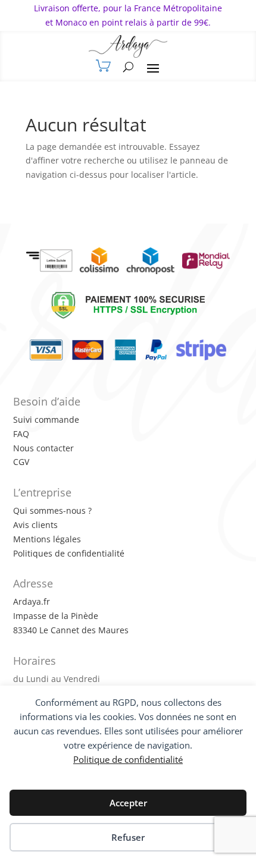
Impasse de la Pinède (55, 615)
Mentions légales (47, 539)
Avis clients (35, 524)
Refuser (128, 837)
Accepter (128, 803)
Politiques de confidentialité (68, 553)
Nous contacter (43, 448)
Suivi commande (46, 419)
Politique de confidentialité (128, 759)
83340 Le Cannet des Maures (71, 630)
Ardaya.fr (31, 601)
